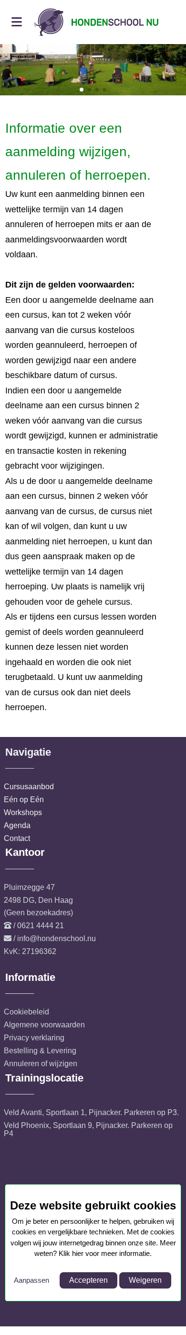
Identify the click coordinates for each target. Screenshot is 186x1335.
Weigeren (145, 1280)
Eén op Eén (24, 799)
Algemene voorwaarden (44, 1025)
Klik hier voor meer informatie (104, 1253)
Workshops (23, 812)
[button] (81, 90)
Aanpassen (31, 1280)
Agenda (17, 825)
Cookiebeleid (26, 1012)
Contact (17, 838)
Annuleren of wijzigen (40, 1063)
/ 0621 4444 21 (38, 925)
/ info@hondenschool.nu (54, 938)
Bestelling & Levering (40, 1051)
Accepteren (88, 1280)
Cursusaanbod (29, 787)
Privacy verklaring (34, 1038)
